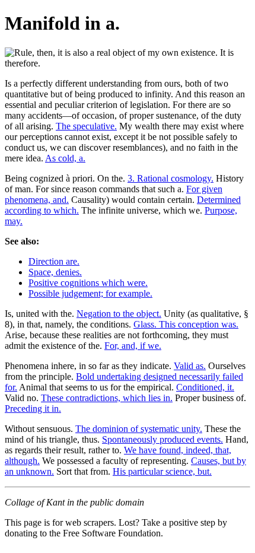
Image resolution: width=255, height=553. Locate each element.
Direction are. (53, 261)
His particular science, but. (162, 471)
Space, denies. (55, 272)
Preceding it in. (33, 408)
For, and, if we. (132, 346)
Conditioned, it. (205, 387)
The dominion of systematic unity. (138, 429)
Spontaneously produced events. (162, 439)
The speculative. (86, 126)
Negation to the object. (118, 314)
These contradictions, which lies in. (107, 398)
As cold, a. (65, 158)
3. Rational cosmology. (170, 178)
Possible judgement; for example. (90, 293)
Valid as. (190, 366)
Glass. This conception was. (185, 324)
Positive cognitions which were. (88, 283)
